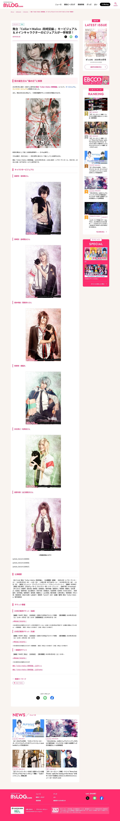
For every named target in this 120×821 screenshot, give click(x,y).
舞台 (22, 24)
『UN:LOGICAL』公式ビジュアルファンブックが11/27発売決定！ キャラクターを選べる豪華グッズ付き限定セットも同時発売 (61, 743)
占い (95, 4)
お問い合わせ (29, 809)
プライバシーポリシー (42, 809)
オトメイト (25, 11)
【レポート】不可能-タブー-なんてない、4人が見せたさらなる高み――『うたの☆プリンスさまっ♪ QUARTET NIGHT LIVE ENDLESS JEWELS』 (98, 223)
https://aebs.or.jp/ (77, 812)
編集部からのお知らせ (59, 800)
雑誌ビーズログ (69, 4)
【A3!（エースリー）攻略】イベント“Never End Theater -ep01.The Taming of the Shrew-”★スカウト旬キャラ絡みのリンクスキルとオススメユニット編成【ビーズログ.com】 (98, 142)
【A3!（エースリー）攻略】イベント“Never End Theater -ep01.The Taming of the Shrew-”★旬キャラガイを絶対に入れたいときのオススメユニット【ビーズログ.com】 (61, 774)
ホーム (12, 11)
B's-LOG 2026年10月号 (96, 59)
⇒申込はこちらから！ (20, 621)
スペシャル (18, 11)
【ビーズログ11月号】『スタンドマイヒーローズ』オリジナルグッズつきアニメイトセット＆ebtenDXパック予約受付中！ (28, 743)
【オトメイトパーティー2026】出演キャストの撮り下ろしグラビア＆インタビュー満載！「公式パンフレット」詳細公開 (28, 773)
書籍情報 (81, 4)
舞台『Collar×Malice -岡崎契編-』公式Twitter (28, 670)
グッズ (89, 4)
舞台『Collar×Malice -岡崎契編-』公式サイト (27, 666)
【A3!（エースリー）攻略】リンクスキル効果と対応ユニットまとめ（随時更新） (98, 116)
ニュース (58, 4)
